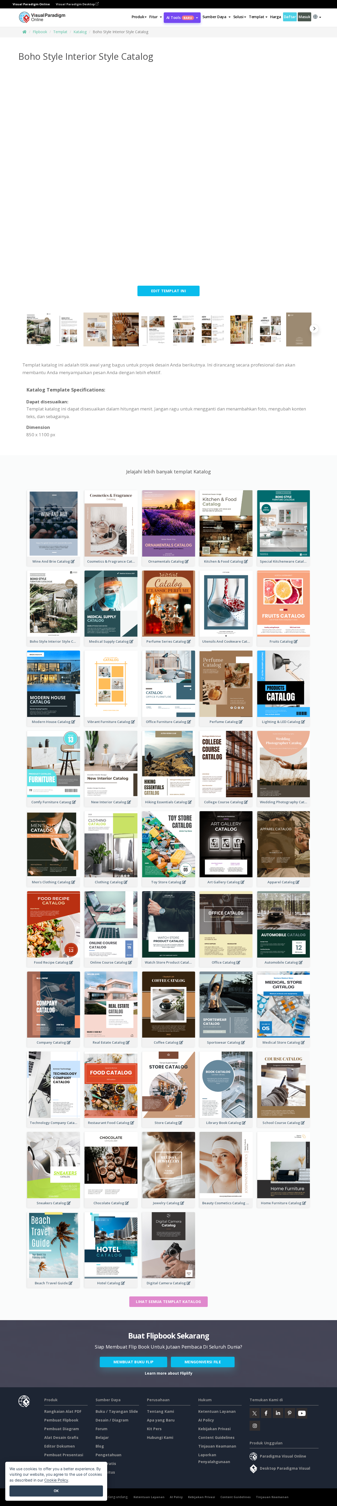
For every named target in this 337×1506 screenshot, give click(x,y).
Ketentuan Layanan (217, 1411)
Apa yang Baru (161, 1420)
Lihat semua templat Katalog (168, 1301)
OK (56, 1491)
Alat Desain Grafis (61, 1437)
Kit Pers (154, 1428)
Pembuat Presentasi (63, 1454)
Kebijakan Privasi (214, 1428)
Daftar (290, 16)
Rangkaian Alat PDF (62, 1411)
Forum (101, 1428)
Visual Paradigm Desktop (76, 4)
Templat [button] (256, 16)
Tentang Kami (160, 1411)
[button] (155, 16)
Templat (60, 31)
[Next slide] (314, 329)
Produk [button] (138, 16)
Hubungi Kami (160, 1437)
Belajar (102, 1437)
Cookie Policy (56, 1480)
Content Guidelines (216, 1437)
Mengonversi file (203, 1361)
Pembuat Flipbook (61, 1420)
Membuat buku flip (133, 1361)
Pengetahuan (108, 1454)
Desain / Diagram (112, 1420)
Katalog (80, 31)
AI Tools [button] (179, 17)
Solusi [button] (238, 16)
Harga (275, 16)
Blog (100, 1446)
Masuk (304, 16)
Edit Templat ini (168, 290)
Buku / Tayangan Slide (117, 1411)
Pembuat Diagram (61, 1428)
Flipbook (40, 31)
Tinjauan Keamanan (217, 1446)
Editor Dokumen (59, 1446)
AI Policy (206, 1420)
